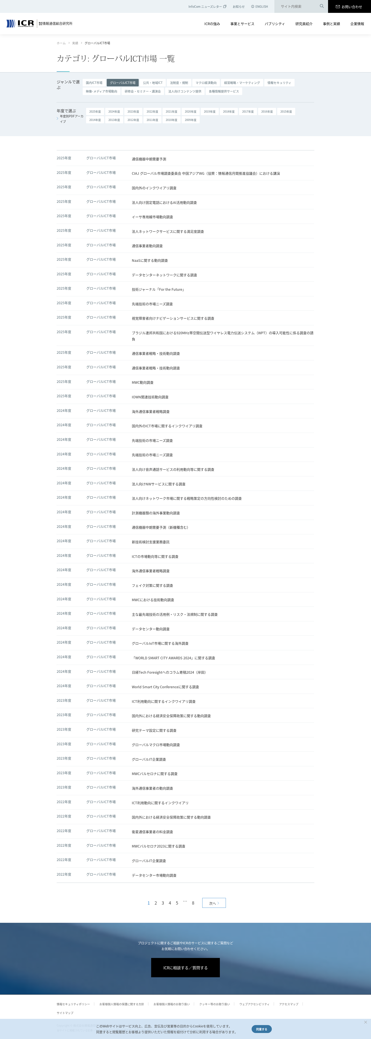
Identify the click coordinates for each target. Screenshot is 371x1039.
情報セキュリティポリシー (73, 1004)
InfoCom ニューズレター (205, 6)
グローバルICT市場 (122, 82)
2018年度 (229, 111)
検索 (322, 6)
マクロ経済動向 (206, 82)
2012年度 (133, 120)
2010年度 (171, 120)
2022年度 (152, 111)
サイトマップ (65, 1013)
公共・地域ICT (153, 82)
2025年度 (95, 111)
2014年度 (95, 120)
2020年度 (190, 111)
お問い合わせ (352, 6)
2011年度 (152, 120)
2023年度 (133, 111)
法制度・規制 (179, 82)
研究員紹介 (304, 23)
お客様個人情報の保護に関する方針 (121, 1004)
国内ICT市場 (94, 82)
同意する (261, 1029)
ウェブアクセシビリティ (254, 1004)
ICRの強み (212, 23)
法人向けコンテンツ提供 (184, 91)
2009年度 (190, 120)
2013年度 (114, 120)
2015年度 (286, 111)
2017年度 (248, 111)
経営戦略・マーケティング (242, 82)
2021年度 (171, 111)
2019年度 (210, 111)
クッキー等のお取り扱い (214, 1004)
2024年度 (114, 111)
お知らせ (239, 6)
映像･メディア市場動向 (101, 91)
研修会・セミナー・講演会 (143, 91)
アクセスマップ (288, 1004)
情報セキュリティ (279, 82)
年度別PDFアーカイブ (72, 118)
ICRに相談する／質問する (185, 967)
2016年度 (267, 111)
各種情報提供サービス (224, 91)
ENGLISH (261, 6)
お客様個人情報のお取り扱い (172, 1004)
